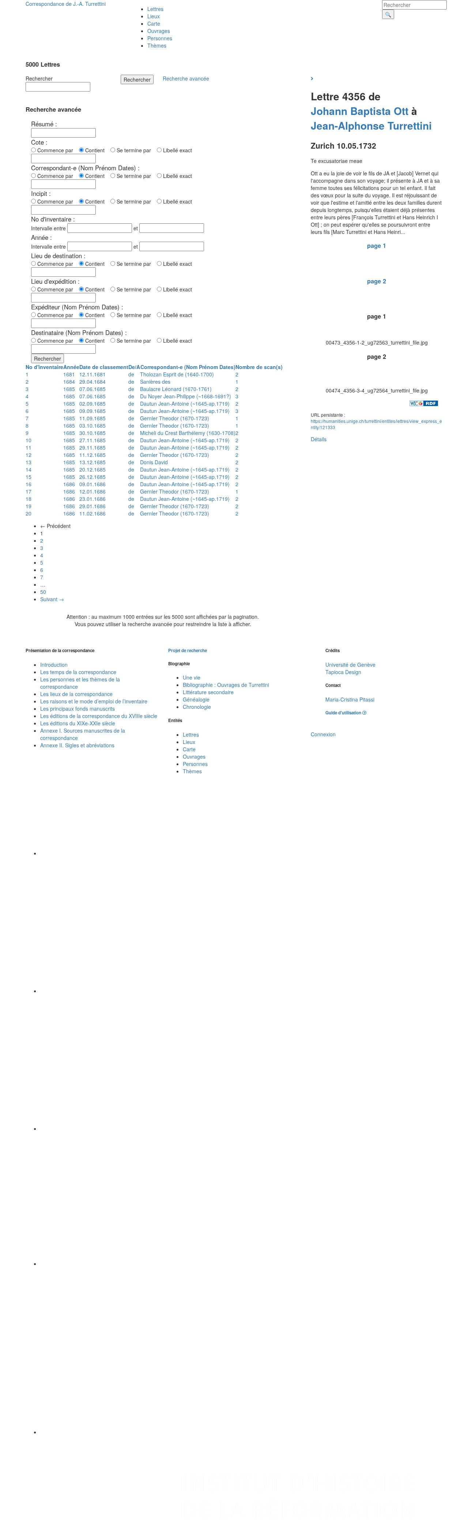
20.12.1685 (92, 469)
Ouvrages (158, 30)
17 (28, 491)
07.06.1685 (92, 389)
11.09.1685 (92, 418)
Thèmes (156, 45)
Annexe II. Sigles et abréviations (77, 745)
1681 (69, 374)
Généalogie (196, 699)
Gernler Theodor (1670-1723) (174, 418)
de (131, 374)
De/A (134, 367)
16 (28, 484)
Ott (401, 110)
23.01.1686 (92, 498)
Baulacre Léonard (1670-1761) (176, 389)
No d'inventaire (44, 367)
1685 (69, 389)
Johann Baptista (351, 110)
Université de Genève (350, 664)
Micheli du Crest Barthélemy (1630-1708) (187, 432)
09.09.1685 (92, 410)
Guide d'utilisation (343, 713)
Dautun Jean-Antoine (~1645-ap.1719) (185, 403)
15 (28, 476)
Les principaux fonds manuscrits (77, 708)
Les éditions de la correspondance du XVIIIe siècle (98, 715)
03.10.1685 (92, 425)
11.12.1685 (92, 454)
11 (28, 447)
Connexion (323, 734)
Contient (96, 150)
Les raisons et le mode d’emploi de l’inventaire (93, 701)
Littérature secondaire (208, 692)
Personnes (159, 38)
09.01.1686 (92, 484)
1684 (69, 381)
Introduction (54, 664)
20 (28, 513)
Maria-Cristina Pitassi (349, 699)
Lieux (153, 16)
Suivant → (52, 599)
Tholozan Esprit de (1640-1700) (177, 374)
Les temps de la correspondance (78, 672)
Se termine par (135, 150)
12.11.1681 (92, 374)
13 (28, 462)
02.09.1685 (92, 403)
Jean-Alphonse (348, 125)
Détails (319, 439)
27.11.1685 (92, 440)
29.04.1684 (92, 381)
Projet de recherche (187, 650)
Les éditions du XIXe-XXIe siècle (77, 723)
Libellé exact (177, 150)
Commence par (57, 150)
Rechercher (39, 78)
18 (28, 498)
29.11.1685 (92, 447)
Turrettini (410, 125)
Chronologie (197, 706)
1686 (69, 484)
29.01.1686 (92, 506)
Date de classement (103, 367)
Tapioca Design (343, 672)
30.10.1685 (92, 432)
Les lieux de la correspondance (76, 694)
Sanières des (155, 381)
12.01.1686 (92, 491)
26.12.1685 (92, 476)
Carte (153, 23)
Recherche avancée (186, 78)
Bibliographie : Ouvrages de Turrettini (226, 684)
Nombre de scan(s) (259, 367)
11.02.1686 (92, 513)
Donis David (154, 462)
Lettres (155, 8)
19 (28, 506)
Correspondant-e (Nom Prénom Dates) (187, 367)
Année (71, 367)
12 (28, 454)
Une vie (191, 677)
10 (28, 440)
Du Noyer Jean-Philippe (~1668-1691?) (185, 396)
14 (28, 469)
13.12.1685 (92, 462)
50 (43, 591)
